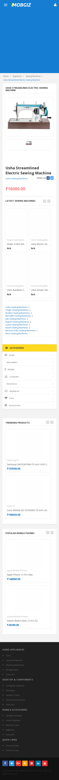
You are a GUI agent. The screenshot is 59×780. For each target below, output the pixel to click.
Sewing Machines (33, 76)
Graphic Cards (13, 695)
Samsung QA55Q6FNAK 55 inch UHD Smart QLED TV (28, 464)
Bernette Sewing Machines (18, 315)
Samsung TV (13, 460)
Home (6, 76)
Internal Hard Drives (15, 699)
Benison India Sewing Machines (21, 330)
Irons (8, 655)
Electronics (12, 383)
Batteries (10, 729)
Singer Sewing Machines (16, 239)
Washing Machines (15, 665)
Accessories (15, 405)
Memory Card (12, 725)
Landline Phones (14, 715)
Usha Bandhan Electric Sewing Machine (16, 290)
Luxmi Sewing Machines (17, 324)
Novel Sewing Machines (17, 327)
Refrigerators (12, 669)
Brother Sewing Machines (18, 312)
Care (11, 398)
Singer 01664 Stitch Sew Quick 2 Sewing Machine (16, 244)
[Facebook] (5, 763)
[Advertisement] (29, 41)
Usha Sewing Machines (17, 178)
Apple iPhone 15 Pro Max (20, 574)
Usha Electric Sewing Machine (40, 244)
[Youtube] (45, 763)
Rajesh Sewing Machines (17, 321)
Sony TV (11, 506)
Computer (14, 376)
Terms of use (12, 750)
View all (10, 674)
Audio (12, 355)
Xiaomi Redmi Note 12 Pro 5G (22, 621)
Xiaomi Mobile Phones (17, 616)
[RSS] (25, 763)
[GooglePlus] (18, 763)
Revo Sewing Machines (17, 333)
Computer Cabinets (15, 685)
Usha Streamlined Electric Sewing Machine (21, 80)
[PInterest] (31, 763)
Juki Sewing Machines (16, 318)
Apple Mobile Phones (17, 570)
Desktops (10, 690)
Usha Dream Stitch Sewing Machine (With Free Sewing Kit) (40, 290)
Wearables (12, 362)
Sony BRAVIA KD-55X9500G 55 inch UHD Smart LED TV (28, 510)
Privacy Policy (12, 745)
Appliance (17, 76)
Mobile (11, 369)
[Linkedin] (38, 763)
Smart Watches (13, 720)
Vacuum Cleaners (14, 660)
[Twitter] (11, 763)
